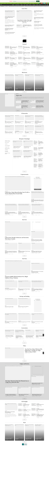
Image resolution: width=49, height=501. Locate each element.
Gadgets (21, 4)
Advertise (18, 3)
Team (7, 3)
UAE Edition (24, 3)
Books (30, 3)
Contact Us (14, 3)
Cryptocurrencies (17, 4)
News (39, 4)
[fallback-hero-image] (10, 13)
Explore (38, 1)
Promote (21, 3)
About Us (5, 3)
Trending (11, 3)
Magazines (27, 4)
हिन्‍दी (28, 3)
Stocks (24, 4)
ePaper (33, 3)
